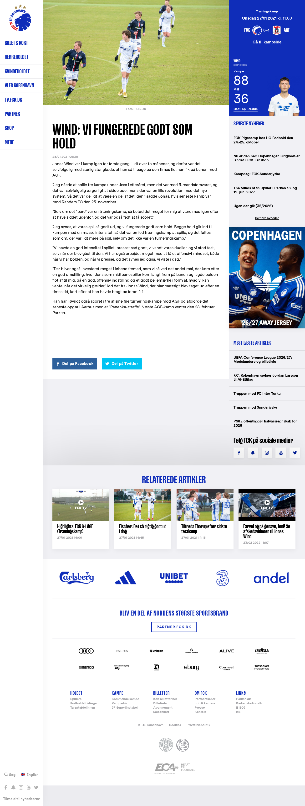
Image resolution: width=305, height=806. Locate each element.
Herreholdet (16, 57)
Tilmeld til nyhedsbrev (21, 799)
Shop (9, 128)
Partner (12, 114)
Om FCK (201, 693)
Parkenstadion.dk (249, 703)
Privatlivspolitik (198, 725)
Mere (9, 142)
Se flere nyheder (267, 218)
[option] (136, 52)
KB (238, 712)
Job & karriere (205, 703)
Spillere (75, 699)
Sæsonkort (161, 712)
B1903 (240, 707)
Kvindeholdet (17, 71)
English (32, 774)
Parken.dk (243, 699)
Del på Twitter (125, 363)
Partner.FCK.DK (174, 627)
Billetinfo (160, 703)
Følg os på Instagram (21, 787)
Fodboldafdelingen (84, 703)
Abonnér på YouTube (28, 787)
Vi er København (19, 85)
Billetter (161, 693)
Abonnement (163, 707)
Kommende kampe (125, 699)
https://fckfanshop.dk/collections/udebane (267, 229)
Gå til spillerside (246, 109)
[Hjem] (20, 20)
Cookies (175, 725)
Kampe (117, 693)
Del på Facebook (77, 363)
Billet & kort (16, 43)
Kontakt (200, 712)
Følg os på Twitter (36, 787)
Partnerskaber (205, 699)
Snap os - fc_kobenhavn (13, 787)
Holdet (76, 693)
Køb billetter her (165, 699)
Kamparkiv (119, 703)
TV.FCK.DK (13, 99)
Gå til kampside (267, 42)
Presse (200, 707)
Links (241, 693)
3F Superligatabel (125, 707)
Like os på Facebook (5, 787)
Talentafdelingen (82, 707)
